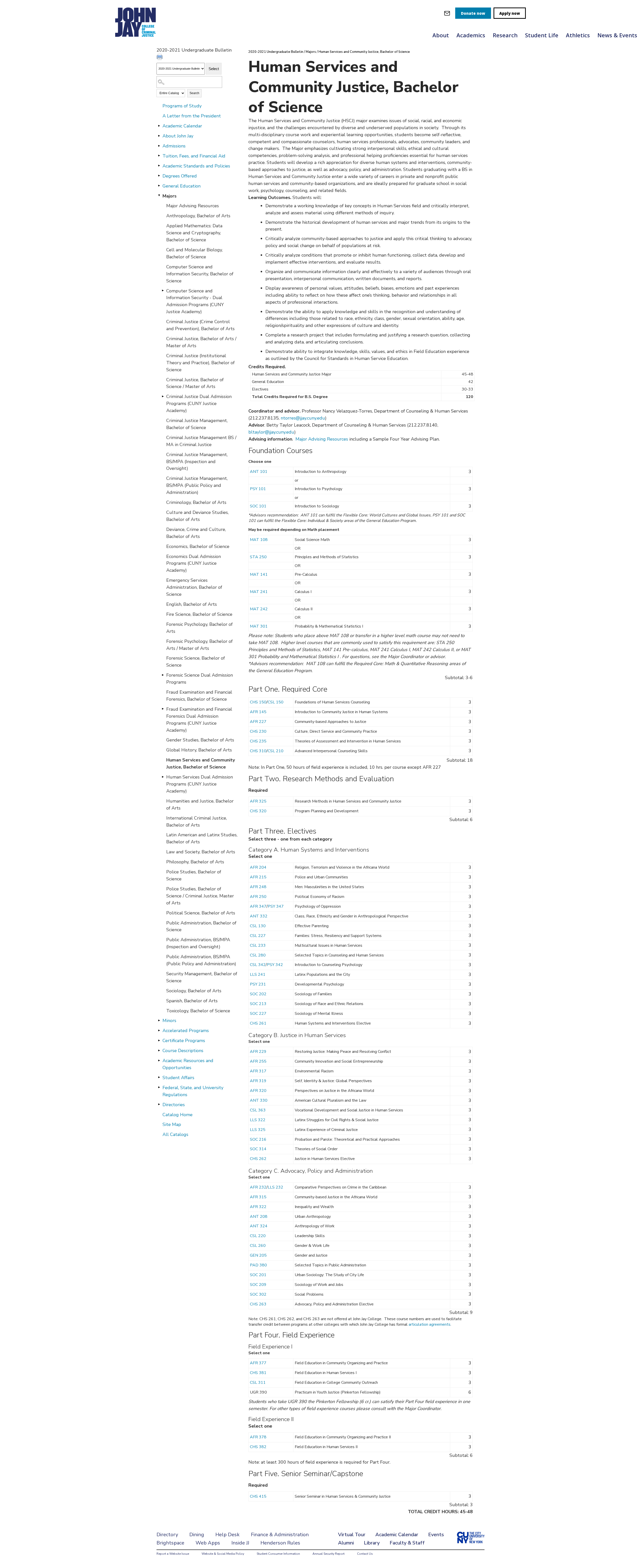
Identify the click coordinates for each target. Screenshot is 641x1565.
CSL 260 (258, 1245)
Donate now (473, 13)
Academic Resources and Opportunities (188, 1064)
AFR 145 (258, 712)
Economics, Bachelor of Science (197, 546)
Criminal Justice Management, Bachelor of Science (197, 424)
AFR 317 (258, 1071)
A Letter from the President (192, 116)
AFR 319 (258, 1081)
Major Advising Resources (192, 206)
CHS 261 (258, 1023)
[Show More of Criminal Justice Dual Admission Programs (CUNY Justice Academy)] (162, 396)
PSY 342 (275, 964)
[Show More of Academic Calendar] (159, 125)
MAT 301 (259, 626)
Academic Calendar (182, 126)
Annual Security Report (328, 1554)
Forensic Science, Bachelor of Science (195, 661)
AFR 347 (258, 906)
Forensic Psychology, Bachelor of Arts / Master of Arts (199, 644)
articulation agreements (429, 1324)
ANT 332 (258, 916)
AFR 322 (258, 1207)
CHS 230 (258, 731)
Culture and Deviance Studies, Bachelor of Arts (197, 515)
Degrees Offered (180, 176)
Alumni (346, 1542)
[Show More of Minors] (159, 1020)
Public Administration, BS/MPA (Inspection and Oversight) (198, 943)
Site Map (172, 1124)
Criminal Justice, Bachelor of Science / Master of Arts (195, 383)
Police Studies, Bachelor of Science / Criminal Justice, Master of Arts (200, 896)
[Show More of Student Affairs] (159, 1077)
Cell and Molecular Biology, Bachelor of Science (194, 253)
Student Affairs (178, 1078)
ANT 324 (258, 1226)
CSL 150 (275, 702)
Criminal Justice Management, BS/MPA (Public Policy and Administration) (197, 485)
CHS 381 (258, 1373)
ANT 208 (258, 1216)
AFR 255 (258, 1061)
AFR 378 (258, 1437)
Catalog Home (178, 1115)
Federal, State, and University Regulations (193, 1091)
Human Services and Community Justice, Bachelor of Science (200, 763)
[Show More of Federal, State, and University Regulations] (159, 1087)
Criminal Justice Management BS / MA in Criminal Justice (201, 441)
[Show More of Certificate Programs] (159, 1040)
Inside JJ (240, 1542)
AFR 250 (258, 896)
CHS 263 (258, 1304)
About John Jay (178, 136)
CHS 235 (258, 741)
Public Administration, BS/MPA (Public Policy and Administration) (201, 960)
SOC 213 (258, 1004)
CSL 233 (258, 945)
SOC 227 (258, 1013)
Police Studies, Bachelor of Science (193, 875)
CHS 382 (258, 1447)
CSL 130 (258, 926)
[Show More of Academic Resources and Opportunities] (159, 1060)
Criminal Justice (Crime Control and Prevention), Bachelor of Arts (200, 325)
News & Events (617, 35)
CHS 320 (258, 811)
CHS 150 (258, 702)
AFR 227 (258, 721)
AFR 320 (258, 1090)
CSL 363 (258, 1110)
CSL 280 (258, 955)
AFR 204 (258, 867)
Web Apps (208, 1542)
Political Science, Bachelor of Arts (200, 913)
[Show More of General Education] (159, 185)
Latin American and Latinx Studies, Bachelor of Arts (201, 838)
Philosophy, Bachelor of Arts (195, 862)
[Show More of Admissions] (159, 145)
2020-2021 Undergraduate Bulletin (275, 52)
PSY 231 (258, 984)
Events (436, 1534)
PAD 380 (258, 1265)
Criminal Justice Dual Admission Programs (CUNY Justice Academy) (199, 404)
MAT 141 (259, 574)
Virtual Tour (351, 1534)
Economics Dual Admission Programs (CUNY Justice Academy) (193, 563)
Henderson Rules (280, 1542)
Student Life (541, 35)
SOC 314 (258, 1149)
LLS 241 (257, 974)
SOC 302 (258, 1294)
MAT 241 (259, 592)
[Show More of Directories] (159, 1104)
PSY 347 (276, 906)
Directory (167, 1534)
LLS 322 (257, 1120)
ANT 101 (258, 471)
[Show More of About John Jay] (159, 135)
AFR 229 (258, 1051)
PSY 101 (258, 489)
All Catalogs (175, 1134)
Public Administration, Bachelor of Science (201, 926)
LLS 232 (275, 1187)
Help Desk (227, 1534)
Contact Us (365, 1554)
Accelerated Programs (186, 1031)
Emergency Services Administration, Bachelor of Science (194, 587)
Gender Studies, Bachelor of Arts (200, 740)
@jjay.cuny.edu (310, 418)
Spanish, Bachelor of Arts (192, 1001)
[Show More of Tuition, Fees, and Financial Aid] (159, 155)
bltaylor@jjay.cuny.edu (271, 432)
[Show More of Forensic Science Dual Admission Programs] (162, 674)
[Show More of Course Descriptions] (159, 1050)
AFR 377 (258, 1363)
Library (372, 1542)
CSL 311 (258, 1382)
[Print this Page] (160, 57)
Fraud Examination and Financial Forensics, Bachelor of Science (199, 695)
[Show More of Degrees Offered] (159, 175)
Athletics (578, 35)
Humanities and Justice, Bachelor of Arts (200, 804)
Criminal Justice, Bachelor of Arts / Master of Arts (201, 342)
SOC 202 (258, 994)
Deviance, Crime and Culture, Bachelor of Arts (196, 532)
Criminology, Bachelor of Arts (196, 502)
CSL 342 (258, 964)
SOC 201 (258, 1275)
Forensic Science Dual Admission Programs (199, 678)
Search (194, 93)
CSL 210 (275, 751)
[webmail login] (447, 13)
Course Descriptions (183, 1051)
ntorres (288, 418)
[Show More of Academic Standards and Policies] (159, 165)
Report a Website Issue (172, 1554)
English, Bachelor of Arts (191, 604)
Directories (174, 1105)
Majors (170, 196)
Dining (196, 1534)
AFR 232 (258, 1187)
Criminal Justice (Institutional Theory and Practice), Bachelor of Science (200, 363)
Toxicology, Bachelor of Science (198, 1011)
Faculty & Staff (407, 1542)
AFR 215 (258, 877)
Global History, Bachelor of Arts (199, 750)
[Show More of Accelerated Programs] (159, 1030)
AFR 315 (258, 1197)
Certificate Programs (184, 1041)
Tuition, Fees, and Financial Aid (194, 156)
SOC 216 (258, 1139)
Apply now (509, 13)
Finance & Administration (280, 1534)
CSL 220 (258, 1236)
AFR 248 (258, 887)
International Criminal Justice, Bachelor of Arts (196, 821)
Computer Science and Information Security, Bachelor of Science (199, 274)
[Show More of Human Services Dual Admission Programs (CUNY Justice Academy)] (162, 776)
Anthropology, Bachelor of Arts (198, 216)
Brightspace (170, 1542)
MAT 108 (259, 539)
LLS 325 (257, 1129)
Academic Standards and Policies (196, 166)
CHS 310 (258, 751)
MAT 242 (259, 609)
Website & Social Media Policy (223, 1554)
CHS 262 (258, 1158)
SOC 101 (258, 506)
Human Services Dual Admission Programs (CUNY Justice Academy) (199, 784)
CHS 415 (258, 1496)
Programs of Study (182, 106)
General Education (182, 186)
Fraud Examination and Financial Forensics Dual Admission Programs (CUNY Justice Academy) (199, 719)
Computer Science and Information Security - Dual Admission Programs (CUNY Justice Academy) (195, 301)
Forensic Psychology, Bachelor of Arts (199, 627)
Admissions (174, 146)
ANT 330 (258, 1100)
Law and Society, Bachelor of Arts (200, 852)
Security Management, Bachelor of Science (201, 977)
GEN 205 (258, 1255)
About (440, 35)
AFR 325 (258, 801)
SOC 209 (258, 1284)
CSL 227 (258, 935)
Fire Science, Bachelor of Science (199, 614)
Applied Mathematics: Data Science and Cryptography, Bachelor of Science (194, 233)
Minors (169, 1021)
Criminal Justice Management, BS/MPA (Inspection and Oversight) (197, 462)
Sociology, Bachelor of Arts (193, 991)
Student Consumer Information (278, 1554)
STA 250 (258, 557)
